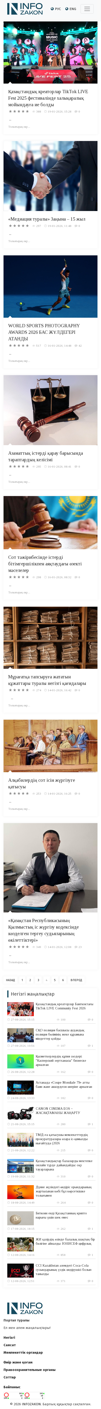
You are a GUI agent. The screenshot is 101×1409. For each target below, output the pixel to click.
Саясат (10, 1345)
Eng (73, 9)
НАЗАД (10, 980)
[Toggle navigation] (87, 9)
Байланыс (12, 1387)
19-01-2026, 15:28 (59, 111)
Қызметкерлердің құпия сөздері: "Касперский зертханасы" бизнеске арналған (61, 1061)
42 (80, 345)
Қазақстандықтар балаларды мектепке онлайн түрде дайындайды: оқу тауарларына (64, 1165)
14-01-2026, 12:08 (59, 947)
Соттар (10, 1377)
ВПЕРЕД (76, 980)
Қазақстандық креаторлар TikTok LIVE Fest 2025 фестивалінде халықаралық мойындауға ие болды (48, 98)
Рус (58, 9)
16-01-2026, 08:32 (59, 577)
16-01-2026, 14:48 (59, 345)
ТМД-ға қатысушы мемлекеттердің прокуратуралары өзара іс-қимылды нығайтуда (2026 (62, 1139)
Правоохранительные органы (29, 1370)
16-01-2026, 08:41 (59, 466)
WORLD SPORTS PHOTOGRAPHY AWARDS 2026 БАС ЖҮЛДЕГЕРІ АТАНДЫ (44, 332)
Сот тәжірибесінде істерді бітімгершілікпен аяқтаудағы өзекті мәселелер (45, 564)
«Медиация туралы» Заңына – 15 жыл (46, 219)
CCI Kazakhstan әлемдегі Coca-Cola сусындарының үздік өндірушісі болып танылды (63, 1270)
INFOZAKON (31, 1404)
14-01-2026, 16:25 (59, 793)
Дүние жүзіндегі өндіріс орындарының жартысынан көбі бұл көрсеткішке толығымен (64, 1191)
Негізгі (9, 1337)
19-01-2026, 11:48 (59, 226)
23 (80, 947)
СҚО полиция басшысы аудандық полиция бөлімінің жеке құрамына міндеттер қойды (60, 1034)
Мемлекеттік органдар (23, 1352)
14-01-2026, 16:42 (59, 690)
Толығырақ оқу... (19, 126)
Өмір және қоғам (18, 1362)
